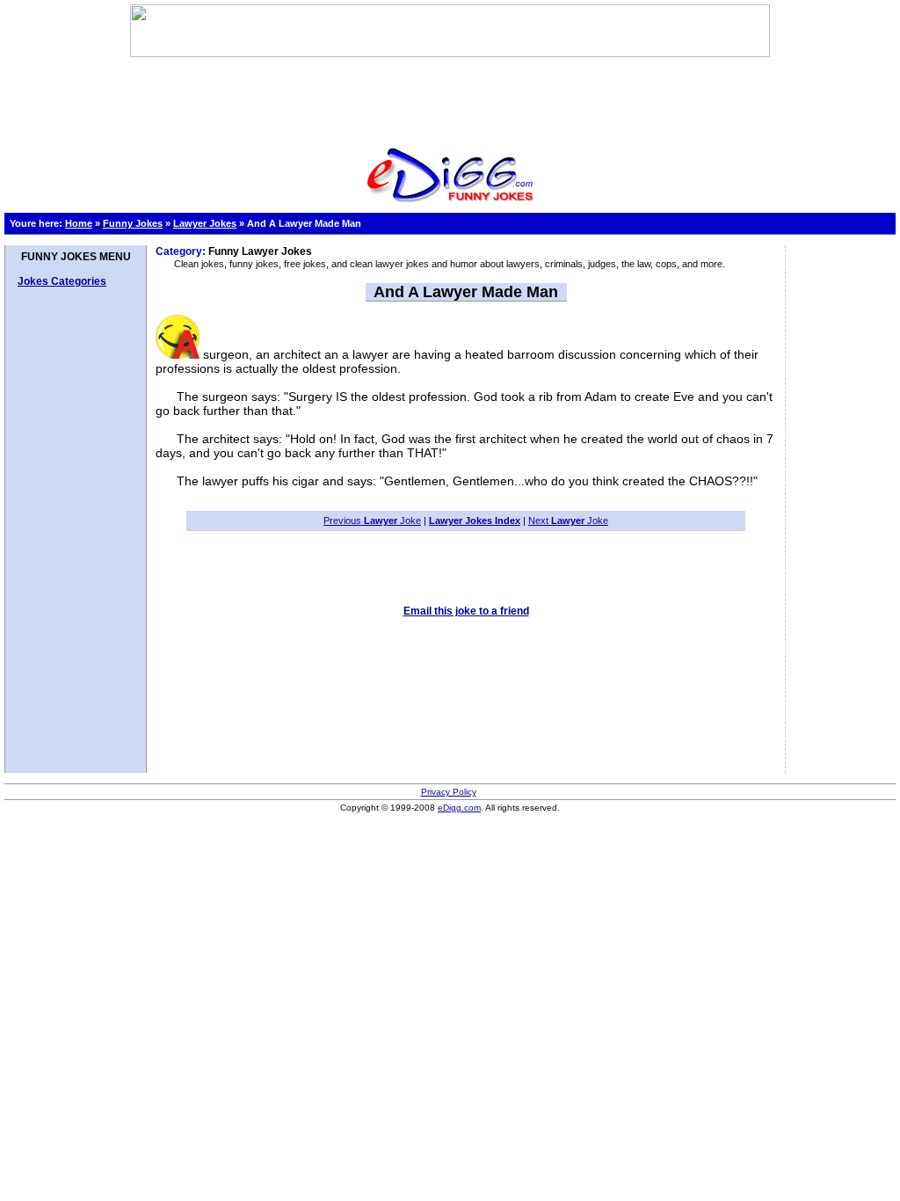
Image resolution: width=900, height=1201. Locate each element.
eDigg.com (459, 807)
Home (78, 223)
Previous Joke (372, 520)
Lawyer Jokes (204, 223)
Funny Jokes (133, 223)
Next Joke (568, 520)
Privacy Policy (448, 792)
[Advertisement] (450, 96)
